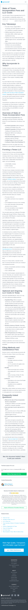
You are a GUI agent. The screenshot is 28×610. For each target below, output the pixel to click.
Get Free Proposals (14, 550)
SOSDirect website (11, 179)
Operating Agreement (7, 249)
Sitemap (14, 566)
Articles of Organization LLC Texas (10, 526)
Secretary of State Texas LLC (9, 519)
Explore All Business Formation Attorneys (14, 507)
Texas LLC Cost (6, 517)
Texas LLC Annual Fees (7, 528)
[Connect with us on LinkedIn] (18, 595)
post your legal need (13, 439)
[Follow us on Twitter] (15, 595)
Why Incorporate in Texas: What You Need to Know (13, 531)
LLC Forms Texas (6, 530)
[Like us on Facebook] (12, 595)
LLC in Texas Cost (6, 521)
